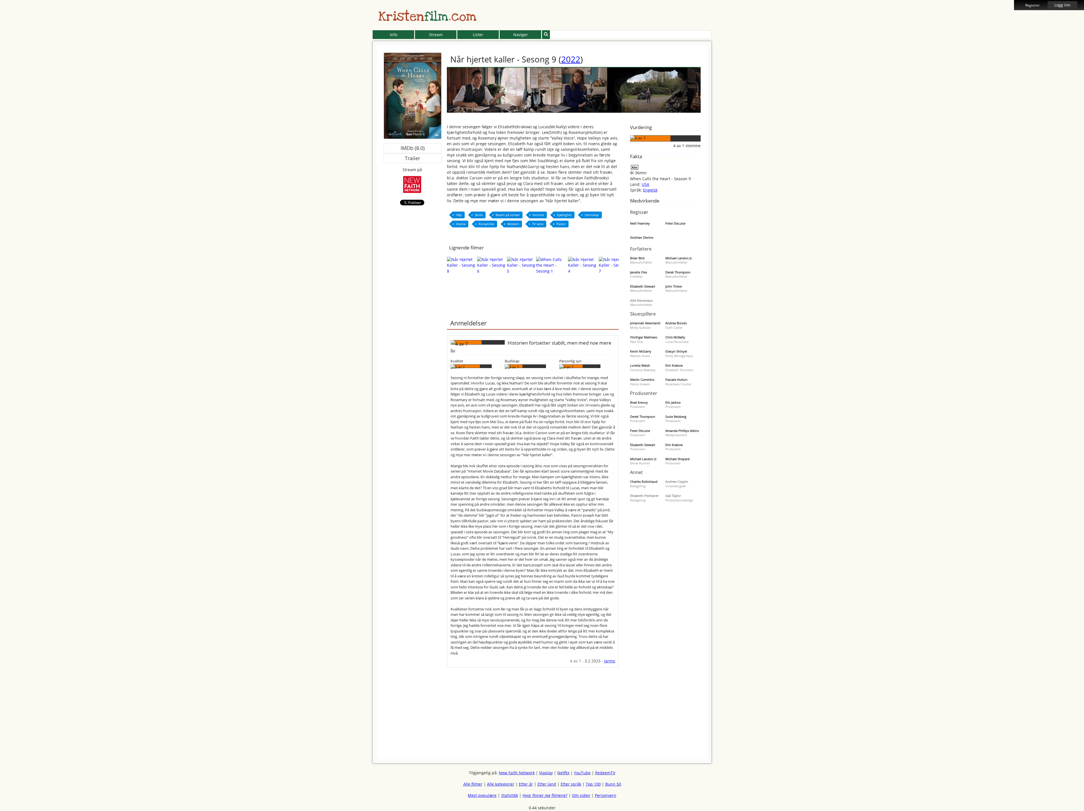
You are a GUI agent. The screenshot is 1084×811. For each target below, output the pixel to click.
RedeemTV (605, 772)
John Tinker (673, 286)
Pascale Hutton (676, 379)
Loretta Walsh (640, 365)
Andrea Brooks (676, 323)
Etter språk (571, 784)
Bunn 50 (613, 784)
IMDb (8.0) (413, 148)
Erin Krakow (674, 365)
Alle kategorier (500, 784)
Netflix (563, 772)
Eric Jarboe (673, 402)
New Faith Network (517, 772)
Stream (436, 34)
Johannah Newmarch (645, 323)
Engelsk (650, 190)
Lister (478, 34)
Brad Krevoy (639, 402)
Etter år (526, 784)
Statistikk (509, 795)
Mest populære (482, 795)
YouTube (582, 772)
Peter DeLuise (675, 223)
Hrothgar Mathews (643, 337)
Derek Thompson (677, 272)
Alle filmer (472, 784)
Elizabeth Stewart (642, 286)
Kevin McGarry (640, 351)
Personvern (605, 795)
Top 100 (593, 784)
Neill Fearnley (640, 223)
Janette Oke (638, 272)
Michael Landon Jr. (678, 258)
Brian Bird (637, 258)
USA (645, 184)
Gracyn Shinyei (676, 351)
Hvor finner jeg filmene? (545, 795)
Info (393, 34)
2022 (570, 59)
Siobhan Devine (641, 237)
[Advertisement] (347, 130)
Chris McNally (675, 337)
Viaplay (546, 772)
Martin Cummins (642, 379)
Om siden (581, 795)
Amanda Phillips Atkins (682, 431)
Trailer (412, 158)
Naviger (520, 34)
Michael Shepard (677, 459)
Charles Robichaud (643, 481)
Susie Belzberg (675, 416)
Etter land (546, 784)
